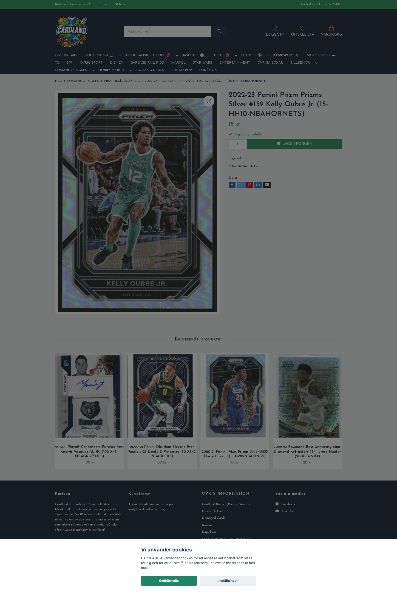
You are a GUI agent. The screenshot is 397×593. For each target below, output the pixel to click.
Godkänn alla (169, 580)
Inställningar (228, 580)
